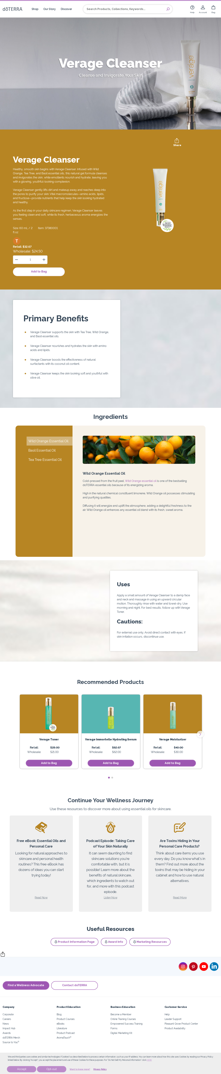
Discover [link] (66, 9)
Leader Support (173, 1019)
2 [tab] (112, 777)
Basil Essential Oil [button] (42, 450)
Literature (62, 1028)
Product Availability (175, 1028)
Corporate (8, 1014)
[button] (17, 241)
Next (200, 734)
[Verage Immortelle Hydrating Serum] (111, 714)
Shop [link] (35, 9)
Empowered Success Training (126, 1023)
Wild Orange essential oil (140, 481)
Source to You (11, 1042)
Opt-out (51, 1069)
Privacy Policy (100, 1069)
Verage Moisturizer (172, 739)
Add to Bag (39, 271)
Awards (7, 1032)
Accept (21, 1069)
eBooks (60, 1023)
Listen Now (110, 897)
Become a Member (120, 1014)
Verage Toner (49, 739)
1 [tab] (109, 777)
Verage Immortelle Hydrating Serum (111, 739)
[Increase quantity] (44, 259)
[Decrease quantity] (16, 259)
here (149, 1060)
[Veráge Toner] (49, 714)
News (6, 1023)
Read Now (41, 897)
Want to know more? (80, 1069)
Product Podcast (66, 1032)
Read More (179, 897)
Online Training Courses (123, 1019)
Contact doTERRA (74, 985)
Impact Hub (9, 1028)
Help (167, 1014)
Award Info (115, 941)
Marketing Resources (152, 941)
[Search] (168, 9)
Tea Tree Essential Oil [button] (45, 460)
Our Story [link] (49, 9)
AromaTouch (64, 1037)
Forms (113, 1028)
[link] (192, 9)
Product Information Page (76, 941)
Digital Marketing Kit (121, 1032)
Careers (7, 1019)
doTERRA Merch (11, 1037)
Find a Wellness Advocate (26, 985)
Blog (59, 1014)
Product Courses (66, 1019)
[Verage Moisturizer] (172, 714)
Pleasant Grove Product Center (181, 1023)
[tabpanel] (49, 732)
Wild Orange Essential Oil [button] (48, 441)
